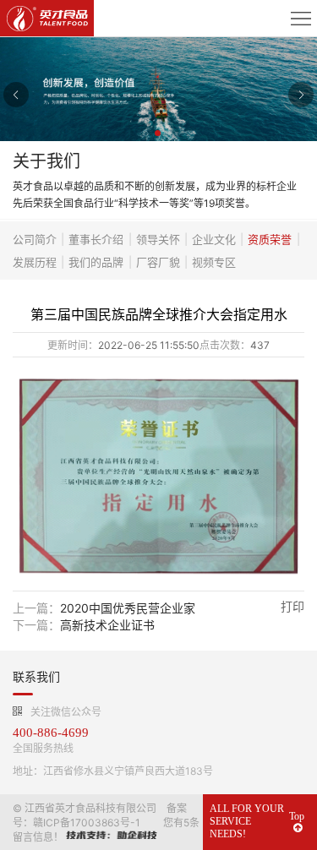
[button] (159, 134)
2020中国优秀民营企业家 (127, 608)
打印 (292, 606)
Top (296, 816)
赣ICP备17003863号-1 (86, 822)
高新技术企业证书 (107, 625)
